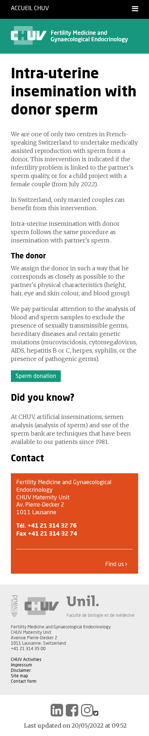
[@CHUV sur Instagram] (87, 710)
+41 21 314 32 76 (52, 526)
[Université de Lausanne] (101, 600)
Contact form (24, 681)
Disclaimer (21, 670)
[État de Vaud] (14, 606)
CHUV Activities (26, 659)
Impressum (21, 665)
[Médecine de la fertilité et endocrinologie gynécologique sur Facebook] (72, 710)
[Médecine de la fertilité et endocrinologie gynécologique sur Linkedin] (57, 710)
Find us (115, 564)
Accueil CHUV (30, 8)
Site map (19, 676)
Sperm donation (36, 376)
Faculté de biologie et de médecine (101, 615)
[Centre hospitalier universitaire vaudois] (42, 606)
